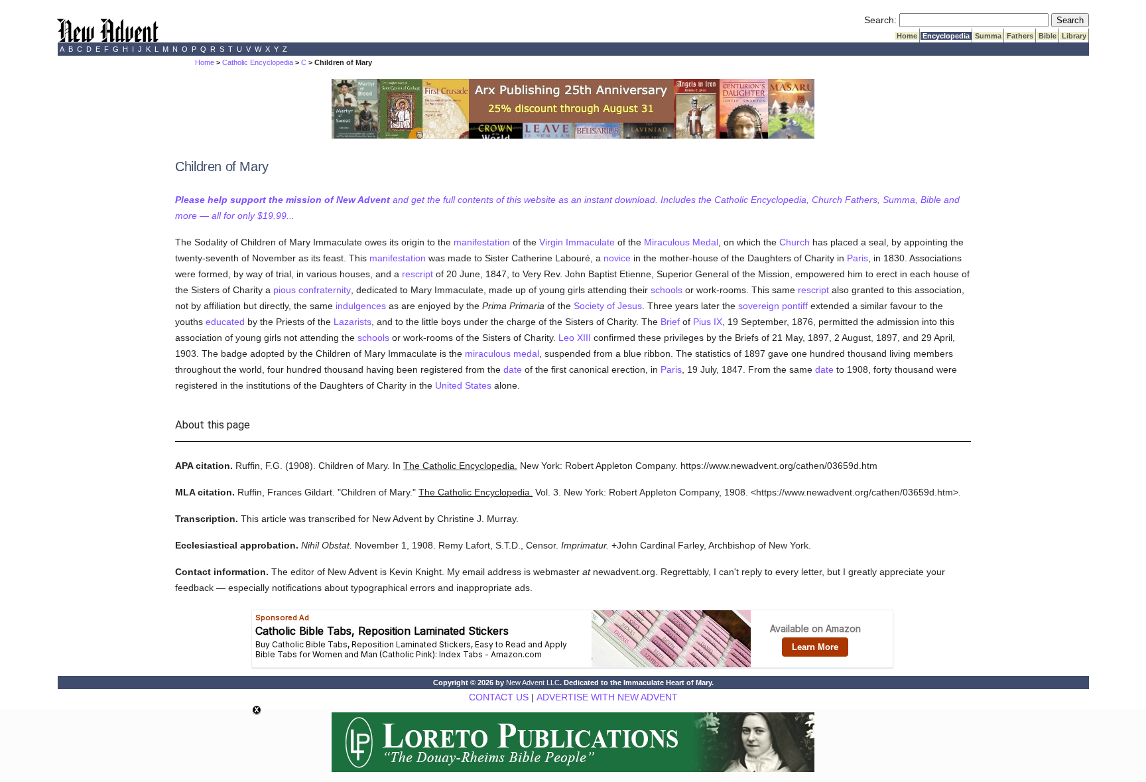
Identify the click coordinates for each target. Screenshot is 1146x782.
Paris (857, 258)
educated (225, 321)
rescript (417, 274)
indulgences (361, 305)
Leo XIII (574, 337)
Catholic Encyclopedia (257, 62)
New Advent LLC (533, 682)
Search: (880, 20)
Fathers (1020, 36)
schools (666, 290)
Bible (1047, 36)
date (512, 369)
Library (1074, 36)
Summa (988, 36)
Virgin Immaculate (577, 242)
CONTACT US (499, 697)
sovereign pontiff (773, 305)
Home (907, 36)
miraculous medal (502, 353)
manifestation (482, 242)
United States (463, 385)
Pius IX (707, 321)
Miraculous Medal (681, 242)
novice (617, 258)
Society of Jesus (608, 305)
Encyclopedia (946, 36)
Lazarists (352, 321)
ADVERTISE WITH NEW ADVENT (607, 697)
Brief (670, 321)
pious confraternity (312, 290)
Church (794, 242)
